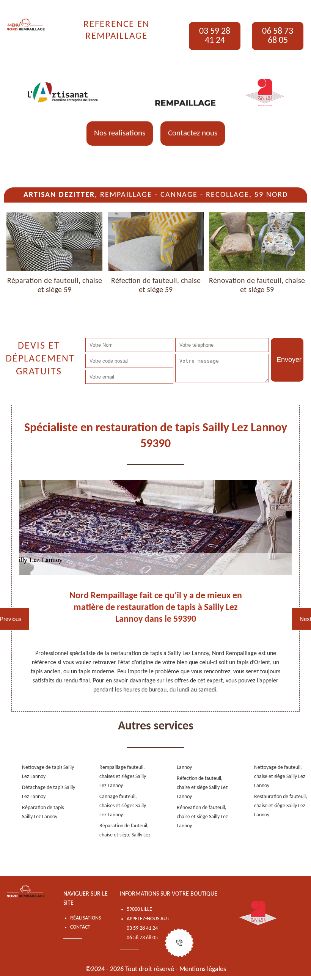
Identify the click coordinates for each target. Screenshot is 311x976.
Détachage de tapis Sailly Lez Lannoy (48, 792)
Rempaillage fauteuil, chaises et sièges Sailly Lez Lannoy (122, 777)
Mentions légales (202, 969)
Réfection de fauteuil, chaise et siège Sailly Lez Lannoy (202, 788)
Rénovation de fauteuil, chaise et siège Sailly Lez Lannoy (202, 817)
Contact (80, 927)
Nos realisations (119, 133)
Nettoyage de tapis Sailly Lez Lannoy (48, 772)
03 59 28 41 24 (214, 36)
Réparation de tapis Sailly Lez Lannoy (43, 812)
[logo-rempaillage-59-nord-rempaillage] (26, 25)
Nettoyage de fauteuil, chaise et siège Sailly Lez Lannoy (279, 777)
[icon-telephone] (179, 943)
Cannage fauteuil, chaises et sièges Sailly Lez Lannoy (122, 806)
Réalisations (85, 918)
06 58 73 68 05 (277, 36)
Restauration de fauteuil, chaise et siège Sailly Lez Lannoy (280, 806)
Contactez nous (192, 133)
